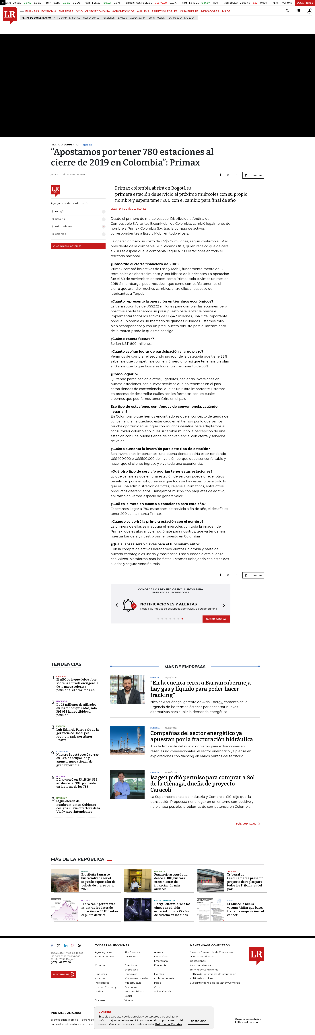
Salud (230, 900)
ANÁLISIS (143, 11)
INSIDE (225, 11)
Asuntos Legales (104, 956)
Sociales (100, 1000)
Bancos (122, 18)
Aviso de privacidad (201, 965)
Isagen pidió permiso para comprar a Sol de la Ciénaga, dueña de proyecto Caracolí (202, 783)
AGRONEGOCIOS (123, 11)
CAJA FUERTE (189, 11)
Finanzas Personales (136, 978)
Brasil (85, 871)
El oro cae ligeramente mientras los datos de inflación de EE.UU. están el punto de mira (99, 909)
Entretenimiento (164, 900)
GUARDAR (255, 175)
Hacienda (61, 701)
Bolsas (60, 776)
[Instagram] (74, 946)
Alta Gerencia (133, 952)
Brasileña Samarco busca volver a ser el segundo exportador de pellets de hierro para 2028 (98, 882)
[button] (115, 605)
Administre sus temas (68, 245)
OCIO (79, 11)
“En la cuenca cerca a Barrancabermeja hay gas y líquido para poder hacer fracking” (200, 688)
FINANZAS (32, 11)
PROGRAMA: (65, 144)
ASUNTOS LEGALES (164, 11)
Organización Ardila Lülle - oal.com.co (248, 1021)
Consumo (100, 965)
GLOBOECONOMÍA (97, 11)
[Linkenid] (67, 946)
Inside (157, 982)
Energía (60, 726)
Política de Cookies (168, 1024)
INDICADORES (210, 11)
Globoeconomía (164, 978)
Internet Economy (105, 987)
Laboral (61, 676)
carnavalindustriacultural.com (68, 1024)
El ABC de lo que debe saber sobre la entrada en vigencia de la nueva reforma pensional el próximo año (77, 685)
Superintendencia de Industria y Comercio (215, 982)
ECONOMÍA (48, 11)
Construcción (157, 18)
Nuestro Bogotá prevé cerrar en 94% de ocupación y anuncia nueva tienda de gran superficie (77, 760)
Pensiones (108, 18)
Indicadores (102, 982)
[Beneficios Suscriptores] (298, 11)
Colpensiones (91, 18)
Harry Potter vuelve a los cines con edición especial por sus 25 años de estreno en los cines (172, 909)
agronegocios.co (92, 1019)
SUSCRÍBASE (305, 2)
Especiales (131, 973)
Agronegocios (103, 952)
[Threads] (81, 946)
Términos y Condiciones (204, 969)
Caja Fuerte (131, 956)
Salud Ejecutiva (163, 991)
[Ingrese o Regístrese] (309, 10)
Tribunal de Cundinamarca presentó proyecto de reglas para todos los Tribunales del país (245, 882)
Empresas (101, 973)
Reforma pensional (68, 18)
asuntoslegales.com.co (64, 1019)
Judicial (231, 871)
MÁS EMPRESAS (246, 823)
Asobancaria (137, 18)
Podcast (100, 991)
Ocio (157, 987)
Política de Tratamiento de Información (213, 973)
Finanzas (100, 978)
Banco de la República (181, 18)
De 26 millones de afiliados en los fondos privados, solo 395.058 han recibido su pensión (76, 710)
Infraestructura (133, 982)
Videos (129, 1000)
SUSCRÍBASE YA (216, 618)
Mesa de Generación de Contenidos (211, 952)
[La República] (10, 16)
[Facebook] (220, 175)
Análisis (158, 952)
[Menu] (22, 11)
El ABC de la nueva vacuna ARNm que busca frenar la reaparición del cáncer (245, 909)
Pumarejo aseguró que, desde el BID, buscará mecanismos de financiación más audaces (171, 882)
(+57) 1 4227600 (61, 962)
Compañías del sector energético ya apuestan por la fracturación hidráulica (201, 736)
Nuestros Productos (201, 956)
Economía (160, 965)
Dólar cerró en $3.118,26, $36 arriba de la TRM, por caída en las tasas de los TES (76, 783)
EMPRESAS (66, 11)
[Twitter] (228, 175)
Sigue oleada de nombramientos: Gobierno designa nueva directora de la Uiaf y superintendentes (78, 806)
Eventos (159, 973)
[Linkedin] (236, 175)
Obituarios (131, 987)
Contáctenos (197, 960)
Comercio (62, 751)
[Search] (287, 11)
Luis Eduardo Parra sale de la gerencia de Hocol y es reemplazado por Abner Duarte (77, 735)
